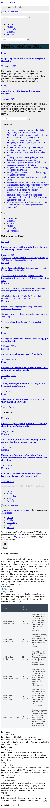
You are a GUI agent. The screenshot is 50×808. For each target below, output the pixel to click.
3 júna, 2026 (6, 447)
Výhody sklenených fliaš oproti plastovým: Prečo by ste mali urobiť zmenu (24, 384)
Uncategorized (13, 231)
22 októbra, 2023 (8, 66)
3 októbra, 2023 (8, 99)
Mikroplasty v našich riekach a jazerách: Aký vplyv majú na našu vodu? (22, 400)
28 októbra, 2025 (8, 360)
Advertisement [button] (7, 777)
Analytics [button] (5, 762)
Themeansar (6, 513)
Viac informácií (21, 537)
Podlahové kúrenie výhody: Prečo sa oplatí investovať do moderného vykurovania (25, 148)
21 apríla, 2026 (7, 481)
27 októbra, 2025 (8, 375)
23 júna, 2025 (7, 391)
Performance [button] (6, 747)
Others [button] (4, 793)
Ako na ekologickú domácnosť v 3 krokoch (26, 187)
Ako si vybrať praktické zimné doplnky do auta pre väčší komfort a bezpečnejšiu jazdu (27, 136)
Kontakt (10, 34)
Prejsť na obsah (8, 2)
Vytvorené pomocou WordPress (15, 510)
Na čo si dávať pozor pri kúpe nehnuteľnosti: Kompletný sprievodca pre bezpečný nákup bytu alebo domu (26, 142)
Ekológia (11, 32)
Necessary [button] (5, 586)
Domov (10, 24)
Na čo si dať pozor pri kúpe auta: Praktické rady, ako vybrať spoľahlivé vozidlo (25, 131)
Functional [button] (5, 732)
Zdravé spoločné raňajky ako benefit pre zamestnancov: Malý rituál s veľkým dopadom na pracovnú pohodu (27, 197)
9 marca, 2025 (7, 407)
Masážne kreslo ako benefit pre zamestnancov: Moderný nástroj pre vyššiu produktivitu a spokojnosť (27, 204)
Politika (10, 27)
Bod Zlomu (12, 218)
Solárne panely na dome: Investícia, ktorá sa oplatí (21, 322)
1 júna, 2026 (6, 465)
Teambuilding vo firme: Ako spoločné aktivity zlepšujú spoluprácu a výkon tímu (27, 163)
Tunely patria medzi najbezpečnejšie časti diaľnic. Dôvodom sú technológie (25, 158)
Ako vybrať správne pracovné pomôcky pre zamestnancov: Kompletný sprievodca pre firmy (28, 183)
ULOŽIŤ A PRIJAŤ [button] (10, 805)
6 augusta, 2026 (8, 255)
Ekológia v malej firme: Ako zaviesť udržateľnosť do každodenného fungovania (26, 191)
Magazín (10, 223)
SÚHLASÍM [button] (37, 537)
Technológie (12, 29)
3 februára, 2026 (8, 346)
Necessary (8, 589)
